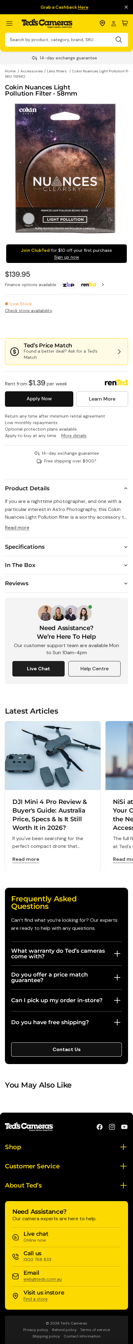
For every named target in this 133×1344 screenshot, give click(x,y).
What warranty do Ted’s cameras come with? (58, 953)
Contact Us (67, 1049)
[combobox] (66, 40)
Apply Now (39, 398)
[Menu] (12, 24)
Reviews (16, 583)
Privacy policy (35, 1329)
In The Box (20, 565)
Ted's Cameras (74, 1323)
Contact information (82, 1336)
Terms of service (95, 1329)
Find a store (36, 1299)
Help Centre (94, 668)
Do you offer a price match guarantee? (49, 977)
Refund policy (64, 1329)
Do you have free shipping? (50, 1022)
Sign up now (66, 257)
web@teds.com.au (43, 1279)
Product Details (27, 488)
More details (74, 435)
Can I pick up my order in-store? (56, 1000)
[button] (107, 325)
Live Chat (38, 668)
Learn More (102, 399)
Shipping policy (46, 1336)
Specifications (25, 546)
